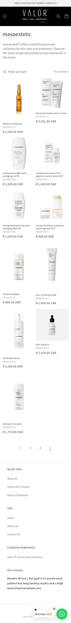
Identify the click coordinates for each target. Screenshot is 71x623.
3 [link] (50, 448)
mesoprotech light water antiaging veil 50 (15, 174)
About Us (12, 526)
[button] (5, 16)
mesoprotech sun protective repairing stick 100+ (50, 227)
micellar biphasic (11, 294)
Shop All (12, 478)
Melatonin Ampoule (12, 123)
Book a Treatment (17, 495)
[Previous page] (21, 448)
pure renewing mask (46, 294)
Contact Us (13, 534)
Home (10, 518)
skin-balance (42, 344)
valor (31, 617)
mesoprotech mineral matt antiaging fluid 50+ (16, 227)
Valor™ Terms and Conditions (25, 557)
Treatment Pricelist (18, 486)
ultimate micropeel (12, 423)
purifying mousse (11, 358)
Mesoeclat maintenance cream (51, 113)
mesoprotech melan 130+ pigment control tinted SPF (49, 174)
